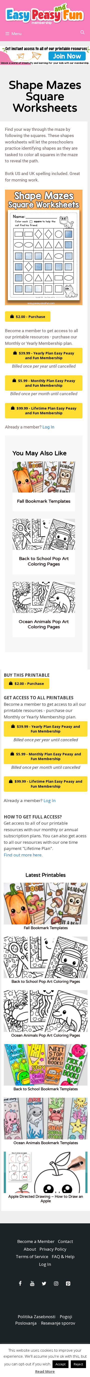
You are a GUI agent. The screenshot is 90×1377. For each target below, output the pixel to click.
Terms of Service (32, 1256)
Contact (65, 1241)
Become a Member (35, 1241)
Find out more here (23, 855)
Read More (45, 1371)
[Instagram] (56, 1283)
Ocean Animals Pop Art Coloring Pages (44, 624)
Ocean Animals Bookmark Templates (46, 1143)
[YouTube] (32, 1283)
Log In (48, 426)
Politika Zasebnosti (37, 1316)
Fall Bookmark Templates (43, 501)
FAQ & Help (63, 1256)
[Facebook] (20, 1283)
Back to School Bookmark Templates (46, 1089)
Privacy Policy (53, 1249)
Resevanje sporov (58, 1323)
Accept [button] (61, 1364)
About (30, 1249)
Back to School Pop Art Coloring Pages (44, 561)
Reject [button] (78, 1364)
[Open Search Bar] (82, 32)
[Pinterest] (68, 1283)
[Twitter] (44, 1283)
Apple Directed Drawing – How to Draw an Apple (45, 1198)
